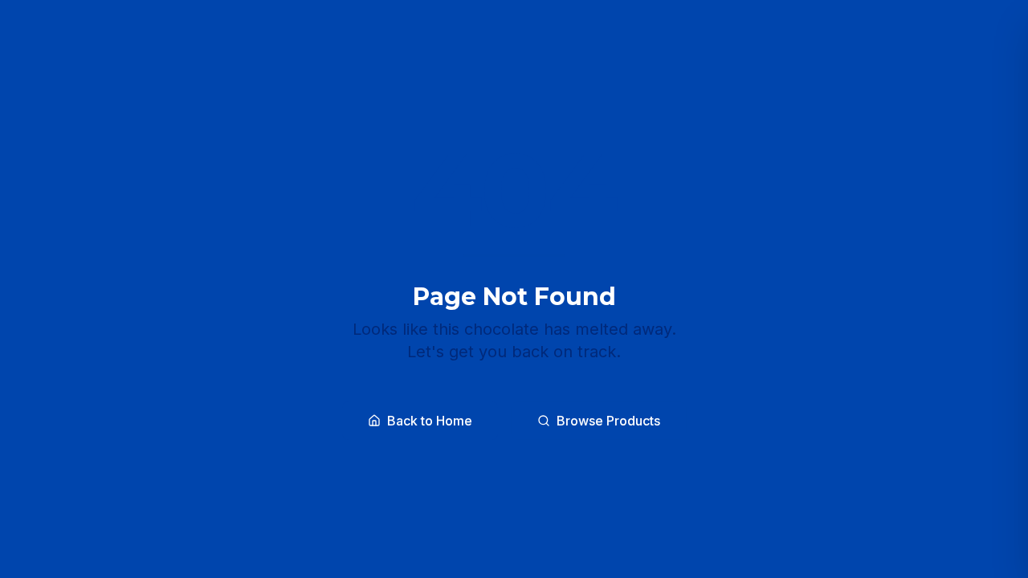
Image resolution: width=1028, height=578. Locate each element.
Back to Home (429, 421)
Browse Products (608, 421)
